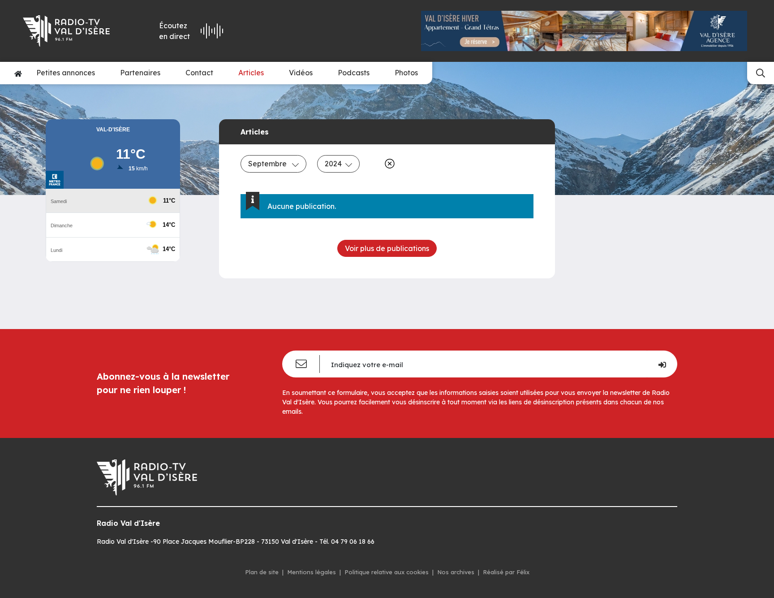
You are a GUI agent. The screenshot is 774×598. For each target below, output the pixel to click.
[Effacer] (388, 164)
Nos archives (455, 572)
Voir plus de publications (387, 248)
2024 (333, 163)
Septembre (268, 163)
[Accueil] (18, 73)
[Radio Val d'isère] (72, 31)
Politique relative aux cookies (386, 572)
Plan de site (262, 572)
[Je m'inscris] (662, 364)
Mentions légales (311, 572)
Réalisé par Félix (506, 572)
